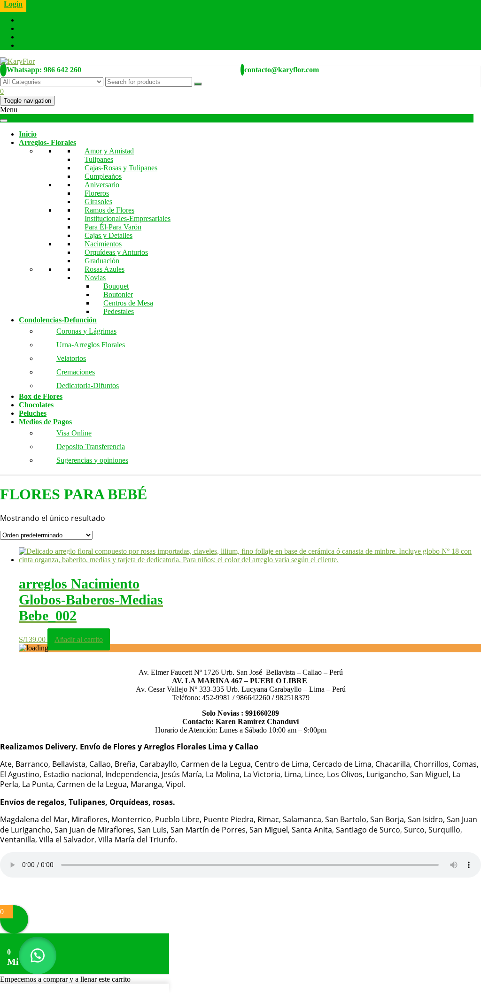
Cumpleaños (103, 176)
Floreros (97, 193)
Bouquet (116, 286)
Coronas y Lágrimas (86, 331)
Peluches (33, 413)
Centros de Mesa (128, 303)
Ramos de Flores (109, 210)
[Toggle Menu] (4, 120)
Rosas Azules (104, 269)
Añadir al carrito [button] (78, 639)
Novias (95, 278)
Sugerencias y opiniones (92, 460)
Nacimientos (103, 244)
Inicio (28, 134)
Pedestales (118, 311)
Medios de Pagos (45, 422)
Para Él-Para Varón (113, 227)
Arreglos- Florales (47, 142)
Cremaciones (75, 372)
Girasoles (98, 202)
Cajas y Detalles (108, 235)
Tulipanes (99, 159)
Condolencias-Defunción (58, 320)
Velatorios (71, 358)
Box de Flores (40, 396)
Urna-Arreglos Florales (90, 345)
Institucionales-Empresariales (128, 218)
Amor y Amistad (109, 151)
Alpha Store (171, 892)
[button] (37, 955)
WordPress (93, 892)
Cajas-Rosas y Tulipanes (121, 168)
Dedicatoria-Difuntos (87, 386)
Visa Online (74, 433)
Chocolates (36, 405)
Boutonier (118, 294)
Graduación (102, 261)
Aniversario (102, 185)
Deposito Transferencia (90, 447)
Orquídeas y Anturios (116, 252)
